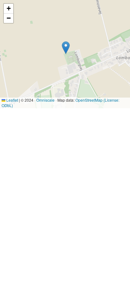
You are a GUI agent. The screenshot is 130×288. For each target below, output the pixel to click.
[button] (66, 47)
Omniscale (45, 100)
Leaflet (11, 100)
